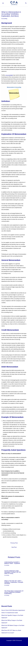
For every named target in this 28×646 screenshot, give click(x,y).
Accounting (4, 18)
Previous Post (14, 543)
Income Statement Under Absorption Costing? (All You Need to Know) (12, 572)
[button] (26, 3)
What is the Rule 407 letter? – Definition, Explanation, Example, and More (13, 582)
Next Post (14, 547)
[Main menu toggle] (3, 3)
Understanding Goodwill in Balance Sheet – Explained (12, 562)
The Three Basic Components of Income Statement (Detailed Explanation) (13, 592)
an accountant (9, 75)
